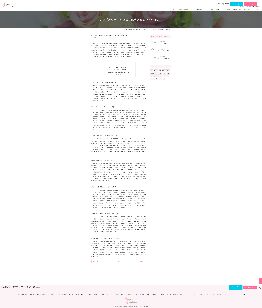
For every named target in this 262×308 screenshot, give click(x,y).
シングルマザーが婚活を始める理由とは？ (118, 67)
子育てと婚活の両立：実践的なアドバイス (118, 72)
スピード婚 (153, 76)
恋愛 (168, 73)
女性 (161, 73)
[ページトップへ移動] (259, 287)
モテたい (155, 70)
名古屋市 (167, 70)
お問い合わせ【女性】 (250, 4)
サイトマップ (245, 294)
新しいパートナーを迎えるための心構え (117, 69)
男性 (157, 73)
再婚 (166, 76)
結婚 (163, 70)
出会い (164, 73)
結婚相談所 (153, 73)
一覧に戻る (119, 261)
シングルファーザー (160, 76)
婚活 (151, 70)
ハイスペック (161, 78)
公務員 (152, 78)
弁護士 (156, 78)
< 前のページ (95, 261)
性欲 (160, 70)
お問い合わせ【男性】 (236, 4)
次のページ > (143, 261)
